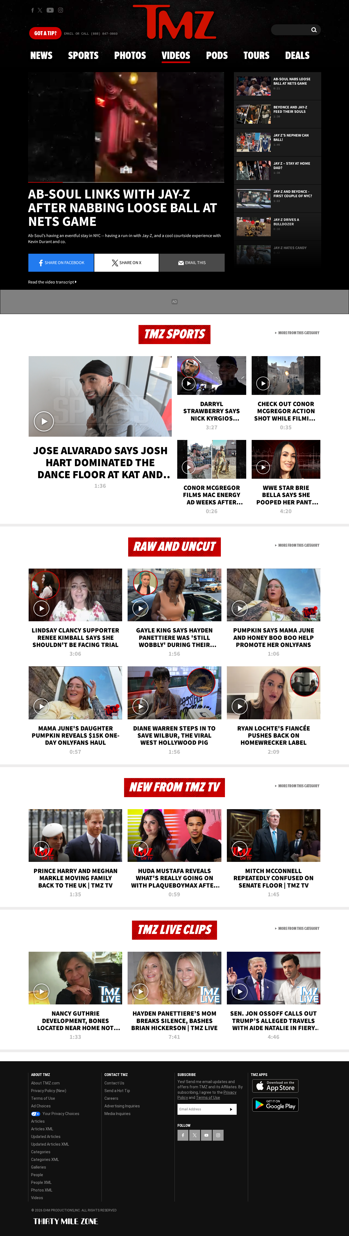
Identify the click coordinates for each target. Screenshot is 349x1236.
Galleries (38, 1167)
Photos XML (41, 1190)
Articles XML (42, 1129)
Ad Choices (41, 1106)
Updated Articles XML (50, 1144)
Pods (217, 56)
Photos (130, 56)
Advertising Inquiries (122, 1106)
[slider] (126, 182)
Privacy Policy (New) (48, 1091)
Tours (256, 56)
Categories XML (45, 1159)
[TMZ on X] (40, 10)
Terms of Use (43, 1098)
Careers (111, 1098)
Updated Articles (46, 1136)
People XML (41, 1182)
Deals (297, 56)
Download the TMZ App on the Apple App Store (275, 1086)
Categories (40, 1152)
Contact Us (114, 1083)
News (41, 56)
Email (195, 262)
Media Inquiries (117, 1113)
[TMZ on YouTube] (206, 1135)
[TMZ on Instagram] (60, 10)
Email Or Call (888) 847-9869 (91, 34)
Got (45, 33)
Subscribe (231, 1109)
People (37, 1175)
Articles (38, 1121)
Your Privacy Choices (60, 1113)
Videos (176, 56)
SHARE (130, 262)
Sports (83, 56)
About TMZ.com (45, 1083)
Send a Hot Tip (117, 1091)
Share (64, 262)
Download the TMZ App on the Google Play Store (275, 1105)
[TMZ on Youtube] (50, 10)
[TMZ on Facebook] (32, 10)
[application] (126, 127)
